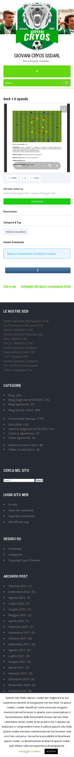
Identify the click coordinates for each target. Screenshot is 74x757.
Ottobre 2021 (17, 638)
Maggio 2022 (17, 615)
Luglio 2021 (16, 656)
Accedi (12, 504)
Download (37, 201)
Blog (11, 395)
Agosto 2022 (16, 598)
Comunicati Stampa (21, 419)
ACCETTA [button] (51, 751)
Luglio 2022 (16, 603)
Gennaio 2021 (17, 673)
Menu (8, 82)
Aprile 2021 (16, 667)
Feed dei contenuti (21, 510)
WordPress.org (18, 522)
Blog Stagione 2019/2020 (25, 400)
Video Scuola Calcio (21, 449)
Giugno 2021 (17, 662)
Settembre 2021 (19, 644)
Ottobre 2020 (17, 691)
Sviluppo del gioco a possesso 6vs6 (46, 286)
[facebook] (37, 71)
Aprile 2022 (16, 621)
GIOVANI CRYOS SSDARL (37, 56)
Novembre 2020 (19, 685)
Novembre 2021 (19, 633)
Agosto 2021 (16, 650)
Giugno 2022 (17, 609)
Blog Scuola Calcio (20, 410)
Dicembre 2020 (18, 679)
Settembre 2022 (19, 592)
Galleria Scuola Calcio (23, 445)
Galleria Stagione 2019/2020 (27, 429)
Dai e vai (9, 286)
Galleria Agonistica (21, 433)
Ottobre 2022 (17, 586)
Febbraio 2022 (18, 627)
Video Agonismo (19, 438)
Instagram (15, 554)
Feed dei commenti (21, 516)
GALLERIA (15, 424)
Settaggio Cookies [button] (29, 751)
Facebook (15, 549)
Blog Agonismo (18, 404)
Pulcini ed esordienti (16, 231)
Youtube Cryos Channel (24, 560)
